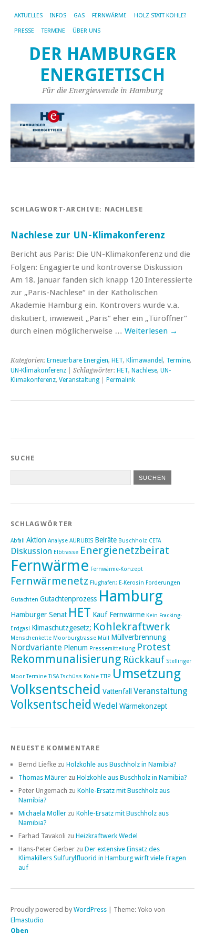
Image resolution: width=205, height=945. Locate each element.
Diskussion (31, 551)
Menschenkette (31, 638)
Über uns (86, 30)
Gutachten (24, 599)
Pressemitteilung (112, 648)
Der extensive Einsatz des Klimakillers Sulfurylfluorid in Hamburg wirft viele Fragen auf (102, 858)
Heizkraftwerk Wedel (107, 836)
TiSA (53, 676)
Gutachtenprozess (68, 599)
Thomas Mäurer (42, 777)
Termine (53, 30)
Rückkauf (144, 659)
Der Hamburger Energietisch (103, 64)
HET (117, 360)
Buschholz (132, 540)
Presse (24, 30)
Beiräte (106, 540)
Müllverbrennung (138, 637)
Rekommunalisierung (66, 659)
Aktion (36, 540)
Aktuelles (28, 15)
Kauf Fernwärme (119, 614)
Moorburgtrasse (74, 638)
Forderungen (163, 582)
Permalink (120, 380)
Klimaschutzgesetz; (61, 628)
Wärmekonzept (143, 706)
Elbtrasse (66, 552)
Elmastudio (27, 920)
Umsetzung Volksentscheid (96, 681)
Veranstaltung (79, 380)
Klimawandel (144, 360)
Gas (79, 15)
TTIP (105, 676)
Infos (58, 15)
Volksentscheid (51, 704)
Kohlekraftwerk (131, 626)
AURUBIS (81, 540)
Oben (19, 930)
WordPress (90, 909)
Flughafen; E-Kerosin (117, 582)
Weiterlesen (151, 331)
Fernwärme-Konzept (116, 569)
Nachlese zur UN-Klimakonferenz (88, 234)
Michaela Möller (42, 813)
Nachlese (144, 370)
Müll (103, 638)
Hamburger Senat (39, 614)
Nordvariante (36, 647)
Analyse (58, 540)
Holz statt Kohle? (160, 15)
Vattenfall (117, 691)
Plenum (76, 648)
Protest (154, 646)
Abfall (18, 540)
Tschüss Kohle (79, 676)
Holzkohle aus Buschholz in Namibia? (121, 764)
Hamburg (130, 596)
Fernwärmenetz (49, 581)
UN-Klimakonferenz (38, 370)
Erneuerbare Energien (77, 360)
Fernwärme (109, 15)
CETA (155, 540)
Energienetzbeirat (124, 550)
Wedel (105, 706)
